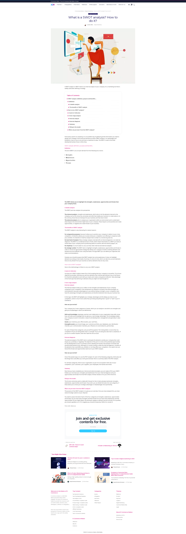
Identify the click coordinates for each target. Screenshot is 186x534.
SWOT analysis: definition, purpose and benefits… (82, 98)
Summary (72, 124)
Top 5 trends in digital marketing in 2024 (122, 458)
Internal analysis (74, 118)
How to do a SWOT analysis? (76, 110)
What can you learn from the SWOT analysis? (82, 130)
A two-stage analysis (75, 115)
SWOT (71, 150)
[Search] (134, 4)
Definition (71, 101)
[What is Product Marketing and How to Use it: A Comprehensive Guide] (58, 477)
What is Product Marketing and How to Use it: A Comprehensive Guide (78, 473)
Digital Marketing (93, 13)
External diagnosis (75, 121)
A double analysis (74, 104)
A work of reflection (74, 113)
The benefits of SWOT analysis (78, 107)
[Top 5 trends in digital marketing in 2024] (102, 463)
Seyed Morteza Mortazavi (75, 481)
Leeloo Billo (90, 24)
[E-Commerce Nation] (52, 4)
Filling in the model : (75, 127)
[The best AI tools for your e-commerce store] (58, 463)
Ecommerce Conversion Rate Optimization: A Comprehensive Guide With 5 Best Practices (122, 474)
